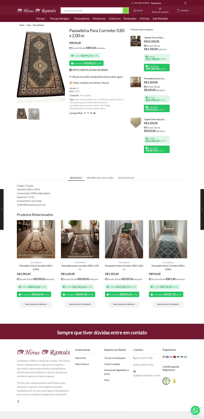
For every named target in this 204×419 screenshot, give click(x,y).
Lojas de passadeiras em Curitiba (90, 99)
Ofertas (144, 18)
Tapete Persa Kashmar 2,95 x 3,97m (155, 37)
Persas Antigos (59, 18)
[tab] (76, 178)
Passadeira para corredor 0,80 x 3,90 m (80, 267)
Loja (28, 25)
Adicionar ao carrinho (36, 304)
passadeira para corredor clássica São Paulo (90, 105)
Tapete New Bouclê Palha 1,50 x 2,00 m (155, 119)
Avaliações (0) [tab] (126, 177)
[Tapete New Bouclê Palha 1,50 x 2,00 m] (136, 123)
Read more (112, 3)
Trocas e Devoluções (114, 357)
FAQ (106, 380)
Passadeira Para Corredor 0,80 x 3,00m (168, 267)
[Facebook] (18, 401)
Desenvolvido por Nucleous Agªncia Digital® (102, 415)
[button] (195, 410)
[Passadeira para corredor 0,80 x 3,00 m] (136, 82)
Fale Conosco (82, 364)
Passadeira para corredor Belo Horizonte (88, 102)
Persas (40, 18)
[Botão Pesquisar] (126, 10)
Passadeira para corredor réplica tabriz (87, 108)
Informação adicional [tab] (100, 177)
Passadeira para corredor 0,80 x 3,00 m (155, 78)
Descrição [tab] (76, 177)
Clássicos (115, 18)
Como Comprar (112, 364)
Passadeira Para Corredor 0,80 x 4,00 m (124, 267)
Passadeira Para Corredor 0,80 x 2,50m (35, 267)
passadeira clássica (114, 99)
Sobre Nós (80, 357)
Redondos (130, 18)
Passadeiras (82, 18)
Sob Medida (160, 18)
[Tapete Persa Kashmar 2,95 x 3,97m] (136, 41)
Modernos (99, 18)
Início (21, 25)
